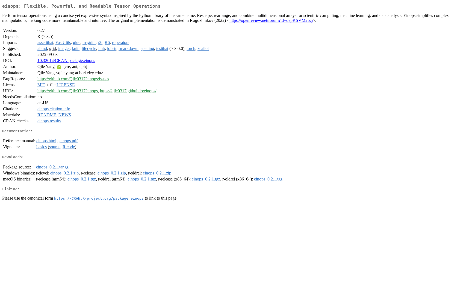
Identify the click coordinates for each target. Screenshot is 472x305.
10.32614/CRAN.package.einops (66, 60)
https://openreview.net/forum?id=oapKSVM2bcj (271, 20)
